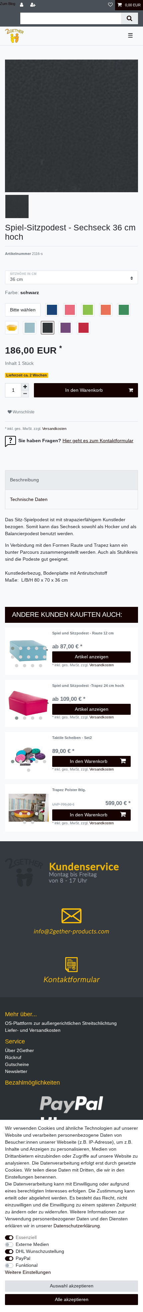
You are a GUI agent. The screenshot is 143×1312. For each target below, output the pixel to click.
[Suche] (129, 18)
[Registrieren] (33, 5)
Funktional (27, 1265)
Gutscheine (17, 1064)
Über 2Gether (19, 1050)
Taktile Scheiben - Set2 (72, 738)
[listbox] (29, 651)
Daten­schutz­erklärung (77, 1225)
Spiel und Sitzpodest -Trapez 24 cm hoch (88, 686)
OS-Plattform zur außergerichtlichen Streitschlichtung (61, 1023)
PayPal (23, 1258)
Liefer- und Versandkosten (33, 1030)
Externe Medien (32, 1244)
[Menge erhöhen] (25, 386)
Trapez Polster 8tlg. (69, 790)
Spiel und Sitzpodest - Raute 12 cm (83, 633)
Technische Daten (29, 499)
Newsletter (16, 1071)
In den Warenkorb (84, 390)
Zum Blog (7, 4)
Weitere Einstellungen (28, 1272)
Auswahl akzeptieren (71, 1285)
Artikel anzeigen (91, 656)
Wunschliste (23, 412)
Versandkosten (54, 429)
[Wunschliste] (110, 5)
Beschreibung (24, 479)
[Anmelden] (22, 5)
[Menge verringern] (25, 393)
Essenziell (26, 1237)
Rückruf (13, 1057)
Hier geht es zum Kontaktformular (98, 440)
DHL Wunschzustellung (40, 1251)
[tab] (71, 480)
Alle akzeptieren (71, 1299)
